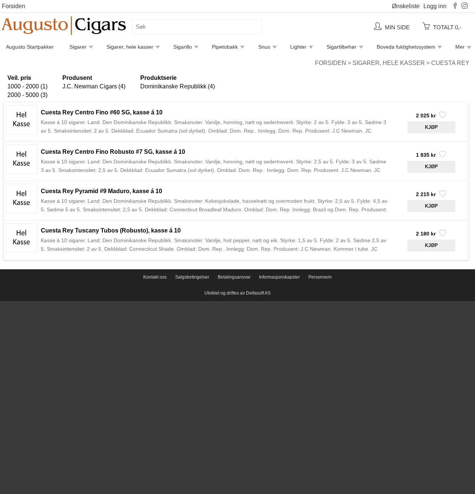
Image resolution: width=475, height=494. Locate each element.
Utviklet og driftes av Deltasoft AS (237, 293)
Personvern (320, 277)
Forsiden (13, 6)
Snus (264, 47)
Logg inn (434, 6)
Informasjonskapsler (279, 277)
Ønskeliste (406, 6)
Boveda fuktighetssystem (406, 47)
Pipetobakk (225, 47)
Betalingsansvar (234, 277)
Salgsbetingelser (192, 277)
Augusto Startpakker (30, 47)
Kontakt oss (155, 277)
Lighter (298, 47)
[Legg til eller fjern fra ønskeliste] (441, 117)
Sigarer (77, 47)
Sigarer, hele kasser (130, 47)
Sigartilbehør (342, 47)
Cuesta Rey (450, 63)
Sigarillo (182, 47)
